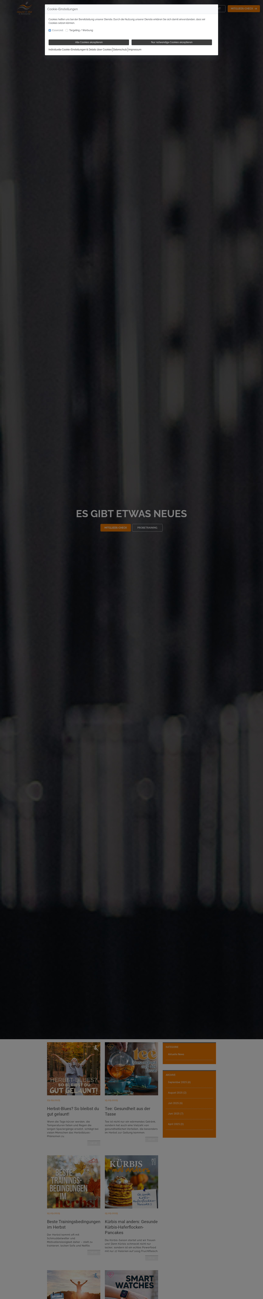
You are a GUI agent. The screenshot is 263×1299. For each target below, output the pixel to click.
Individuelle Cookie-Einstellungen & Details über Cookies (80, 49)
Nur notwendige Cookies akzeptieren (171, 42)
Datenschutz (120, 49)
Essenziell (57, 30)
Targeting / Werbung (81, 30)
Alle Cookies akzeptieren (89, 42)
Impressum (134, 49)
